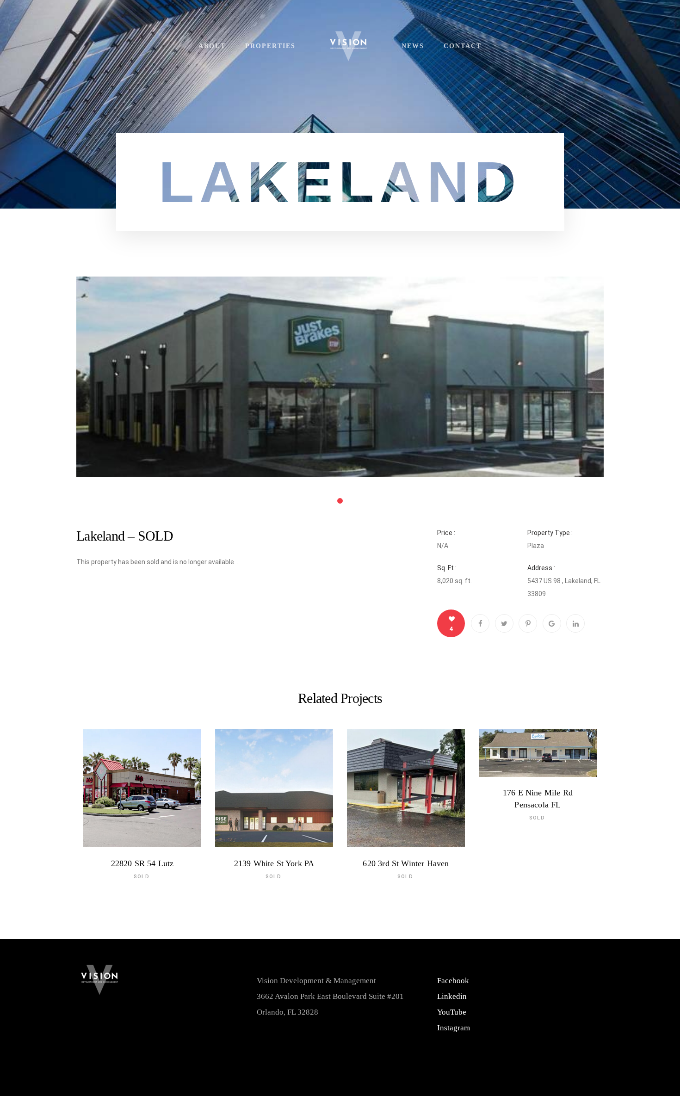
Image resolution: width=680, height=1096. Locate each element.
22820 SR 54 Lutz (142, 863)
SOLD (141, 877)
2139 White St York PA (274, 863)
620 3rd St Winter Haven (406, 863)
